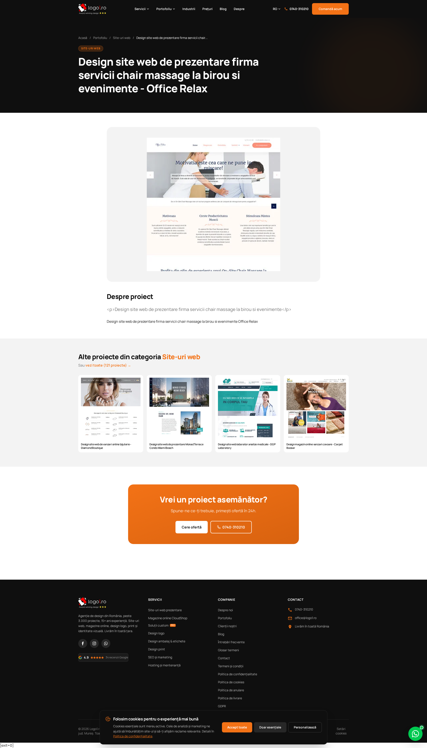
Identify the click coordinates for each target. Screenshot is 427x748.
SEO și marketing (160, 657)
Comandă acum (330, 9)
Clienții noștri (227, 626)
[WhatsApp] (105, 643)
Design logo (156, 633)
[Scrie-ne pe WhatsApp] (415, 734)
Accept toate (237, 727)
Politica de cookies (231, 682)
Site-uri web (121, 38)
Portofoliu (164, 9)
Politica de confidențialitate (237, 674)
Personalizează (305, 727)
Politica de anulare (231, 690)
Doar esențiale (270, 727)
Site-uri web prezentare (165, 610)
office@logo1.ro (305, 618)
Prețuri (207, 9)
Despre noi (225, 610)
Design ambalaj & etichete (166, 641)
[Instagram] (94, 643)
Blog (223, 9)
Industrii (188, 9)
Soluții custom (161, 625)
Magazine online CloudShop (167, 618)
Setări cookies (341, 731)
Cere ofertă (191, 527)
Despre (239, 9)
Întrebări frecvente (231, 642)
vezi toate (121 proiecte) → (108, 365)
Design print (156, 649)
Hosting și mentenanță (164, 665)
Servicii (140, 9)
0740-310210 (299, 9)
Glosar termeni (228, 650)
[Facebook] (82, 643)
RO (275, 9)
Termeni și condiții (230, 666)
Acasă (82, 38)
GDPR (222, 706)
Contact (224, 658)
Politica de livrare (230, 698)
